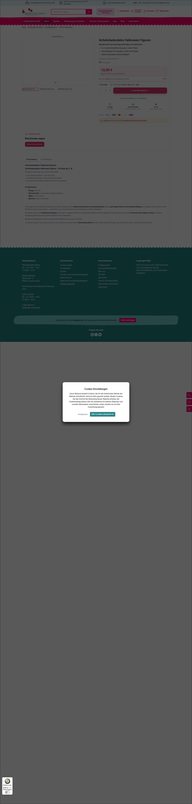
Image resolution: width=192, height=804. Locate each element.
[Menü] (11, 778)
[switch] (7, 792)
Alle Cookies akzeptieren (102, 414)
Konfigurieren (83, 414)
